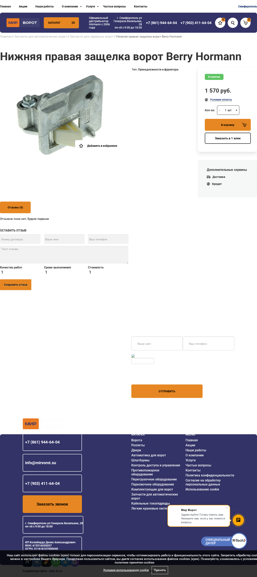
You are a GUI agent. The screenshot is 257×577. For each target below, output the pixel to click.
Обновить (142, 356)
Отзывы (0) (15, 207)
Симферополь (247, 6)
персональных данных (146, 376)
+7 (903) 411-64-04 (42, 483)
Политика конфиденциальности (210, 475)
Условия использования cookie (126, 570)
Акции (23, 6)
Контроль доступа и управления (155, 465)
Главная (5, 6)
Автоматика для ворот (148, 455)
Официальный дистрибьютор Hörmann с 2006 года (99, 22)
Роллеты (138, 445)
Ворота (136, 440)
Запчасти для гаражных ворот (91, 36)
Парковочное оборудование (152, 484)
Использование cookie (202, 489)
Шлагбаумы (140, 460)
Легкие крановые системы (151, 508)
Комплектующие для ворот (152, 489)
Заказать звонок (52, 504)
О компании (70, 6)
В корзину (227, 124)
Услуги (90, 6)
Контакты (140, 6)
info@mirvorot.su (40, 462)
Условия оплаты (221, 99)
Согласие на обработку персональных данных (203, 482)
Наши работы (44, 6)
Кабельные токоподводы (150, 503)
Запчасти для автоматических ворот (40, 36)
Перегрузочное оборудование (154, 479)
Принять (160, 570)
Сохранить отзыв (15, 284)
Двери (136, 450)
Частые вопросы (114, 6)
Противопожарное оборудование (145, 472)
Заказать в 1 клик (228, 138)
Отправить (167, 391)
